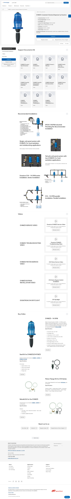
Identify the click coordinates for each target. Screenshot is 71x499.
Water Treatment (30, 471)
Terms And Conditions (50, 468)
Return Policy (48, 471)
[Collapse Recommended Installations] (67, 114)
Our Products (11, 467)
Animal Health (29, 466)
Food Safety (29, 474)
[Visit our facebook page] (13, 481)
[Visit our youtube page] (22, 481)
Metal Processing (30, 477)
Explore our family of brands (13, 487)
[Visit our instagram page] (19, 481)
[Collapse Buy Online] (67, 314)
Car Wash (29, 472)
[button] (44, 50)
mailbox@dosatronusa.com (13, 458)
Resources (48, 466)
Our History (11, 466)
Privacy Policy (11, 492)
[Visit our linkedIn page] (16, 481)
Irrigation (29, 467)
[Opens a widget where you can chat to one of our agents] (67, 497)
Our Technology (12, 469)
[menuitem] (4, 5)
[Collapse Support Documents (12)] (67, 50)
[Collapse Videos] (67, 214)
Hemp (28, 469)
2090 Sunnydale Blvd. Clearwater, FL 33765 (16, 450)
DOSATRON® (48, 470)
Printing (28, 476)
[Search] (46, 3)
